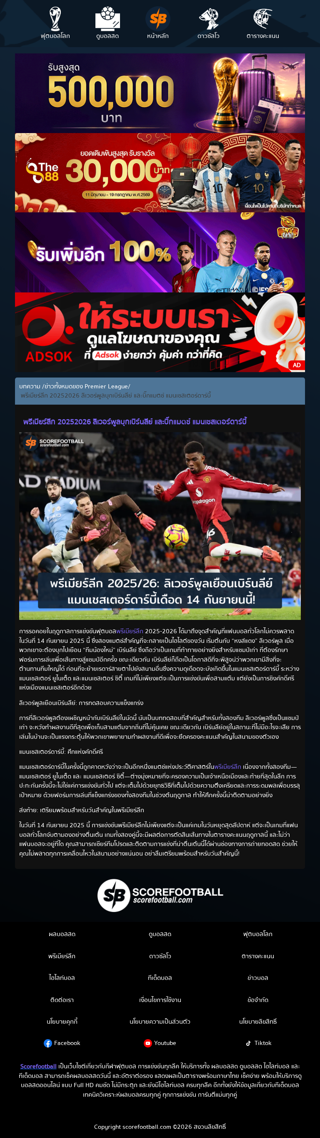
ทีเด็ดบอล (160, 978)
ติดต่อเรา (62, 1000)
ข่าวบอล (258, 978)
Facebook (67, 1043)
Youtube (165, 1043)
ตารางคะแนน (258, 956)
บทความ (30, 386)
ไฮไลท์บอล (62, 978)
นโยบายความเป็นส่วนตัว (160, 1022)
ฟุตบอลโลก (257, 934)
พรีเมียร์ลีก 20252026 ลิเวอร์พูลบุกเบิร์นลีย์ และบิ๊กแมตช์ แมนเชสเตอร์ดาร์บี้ (115, 395)
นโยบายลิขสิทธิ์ (258, 1022)
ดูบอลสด (160, 934)
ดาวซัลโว (160, 956)
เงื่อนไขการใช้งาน (160, 1000)
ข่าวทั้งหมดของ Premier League (86, 386)
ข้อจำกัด (258, 1000)
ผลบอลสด (62, 934)
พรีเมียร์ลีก (129, 631)
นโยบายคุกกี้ (62, 1022)
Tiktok (263, 1043)
